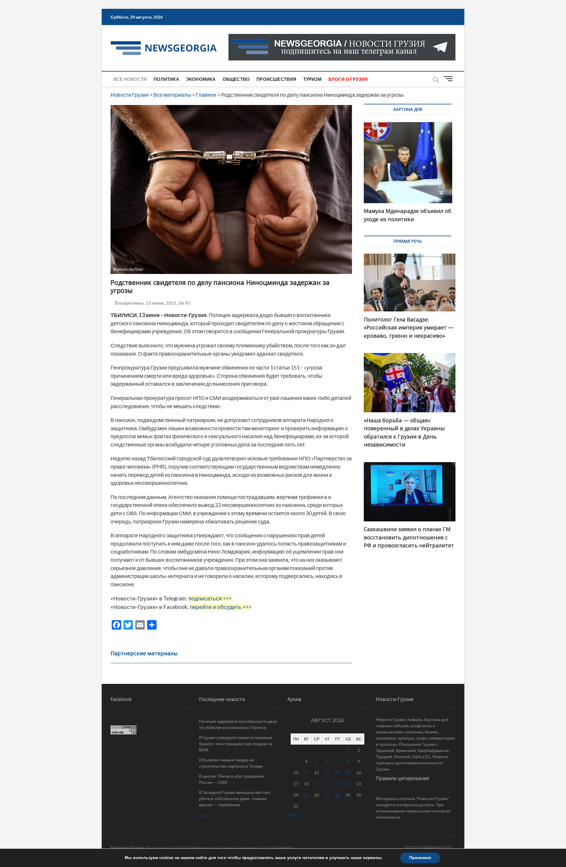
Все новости (130, 79)
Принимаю (420, 858)
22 (348, 783)
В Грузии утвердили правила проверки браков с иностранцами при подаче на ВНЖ (235, 743)
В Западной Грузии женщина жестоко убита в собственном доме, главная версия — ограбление (234, 798)
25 (306, 794)
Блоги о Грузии (348, 79)
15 (348, 772)
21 (337, 783)
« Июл (293, 814)
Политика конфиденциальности (427, 846)
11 (306, 772)
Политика (166, 79)
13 (327, 772)
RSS (202, 815)
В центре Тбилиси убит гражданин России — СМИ (231, 779)
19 (316, 783)
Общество (236, 79)
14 (337, 772)
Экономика (201, 79)
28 (337, 794)
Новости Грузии (127, 847)
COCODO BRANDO (278, 847)
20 (327, 783)
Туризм (312, 79)
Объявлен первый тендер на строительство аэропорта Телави (231, 763)
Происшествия (276, 79)
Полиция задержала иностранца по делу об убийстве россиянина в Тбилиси (238, 724)
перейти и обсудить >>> (220, 607)
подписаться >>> (210, 598)
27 (327, 794)
